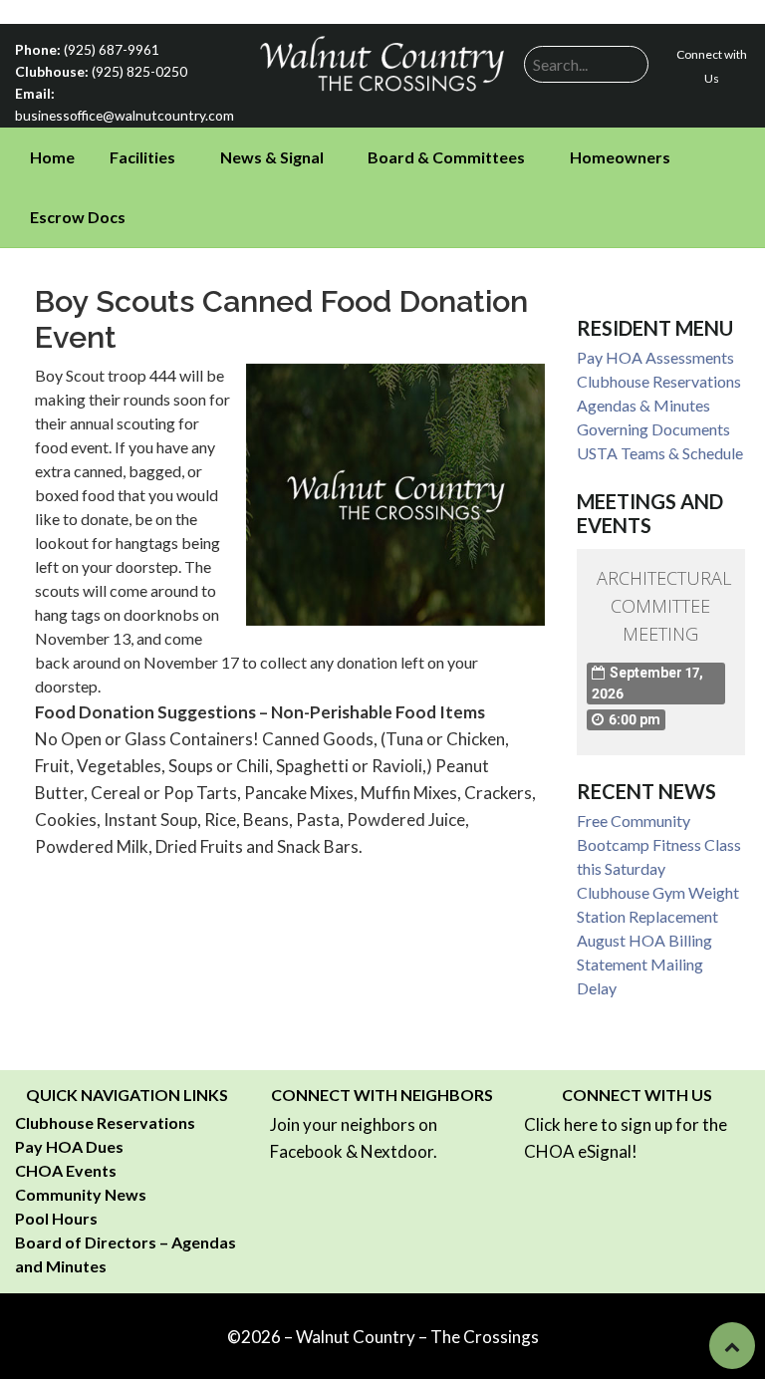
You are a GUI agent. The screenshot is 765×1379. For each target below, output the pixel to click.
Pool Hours (56, 1218)
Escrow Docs (78, 216)
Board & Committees (446, 156)
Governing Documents (653, 428)
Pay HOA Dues (69, 1146)
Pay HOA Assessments (655, 357)
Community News (80, 1194)
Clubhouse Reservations (659, 381)
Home (52, 156)
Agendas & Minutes (643, 405)
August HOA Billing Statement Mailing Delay (644, 964)
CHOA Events (66, 1170)
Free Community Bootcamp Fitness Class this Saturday (659, 844)
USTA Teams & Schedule (660, 452)
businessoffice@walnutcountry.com (124, 115)
